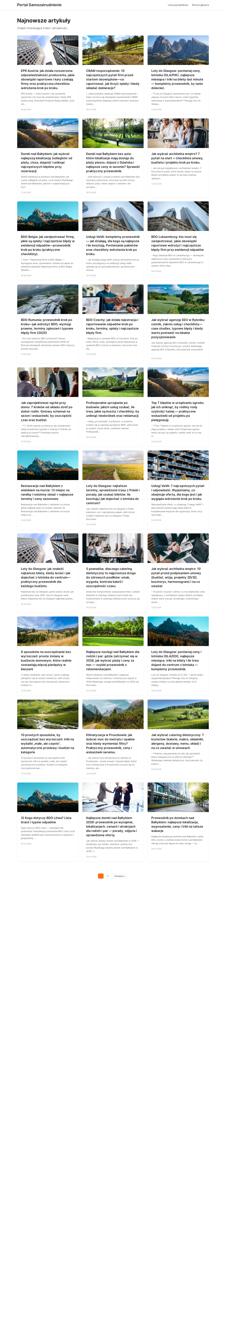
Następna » (120, 876)
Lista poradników (178, 4)
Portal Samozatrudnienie (39, 5)
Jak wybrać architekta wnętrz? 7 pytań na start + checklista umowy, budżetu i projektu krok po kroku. (177, 158)
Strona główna (200, 4)
